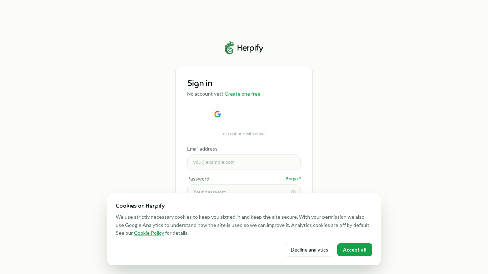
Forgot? (293, 178)
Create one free (242, 94)
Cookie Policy (149, 233)
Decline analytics (309, 250)
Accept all (355, 250)
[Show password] (294, 192)
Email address (202, 149)
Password (198, 179)
